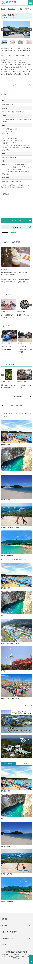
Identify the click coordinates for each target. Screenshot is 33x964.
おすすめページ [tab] (8, 763)
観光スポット (11, 9)
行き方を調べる (16, 227)
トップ (3, 9)
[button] (30, 29)
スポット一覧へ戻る (16, 405)
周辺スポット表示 (16, 220)
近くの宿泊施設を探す (16, 396)
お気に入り (21, 85)
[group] (8, 309)
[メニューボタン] (30, 2)
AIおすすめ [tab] (24, 763)
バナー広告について (27, 706)
